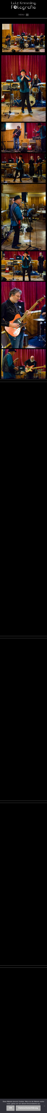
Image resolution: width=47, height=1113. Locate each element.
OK (10, 1108)
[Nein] (44, 1106)
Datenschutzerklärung (28, 1108)
